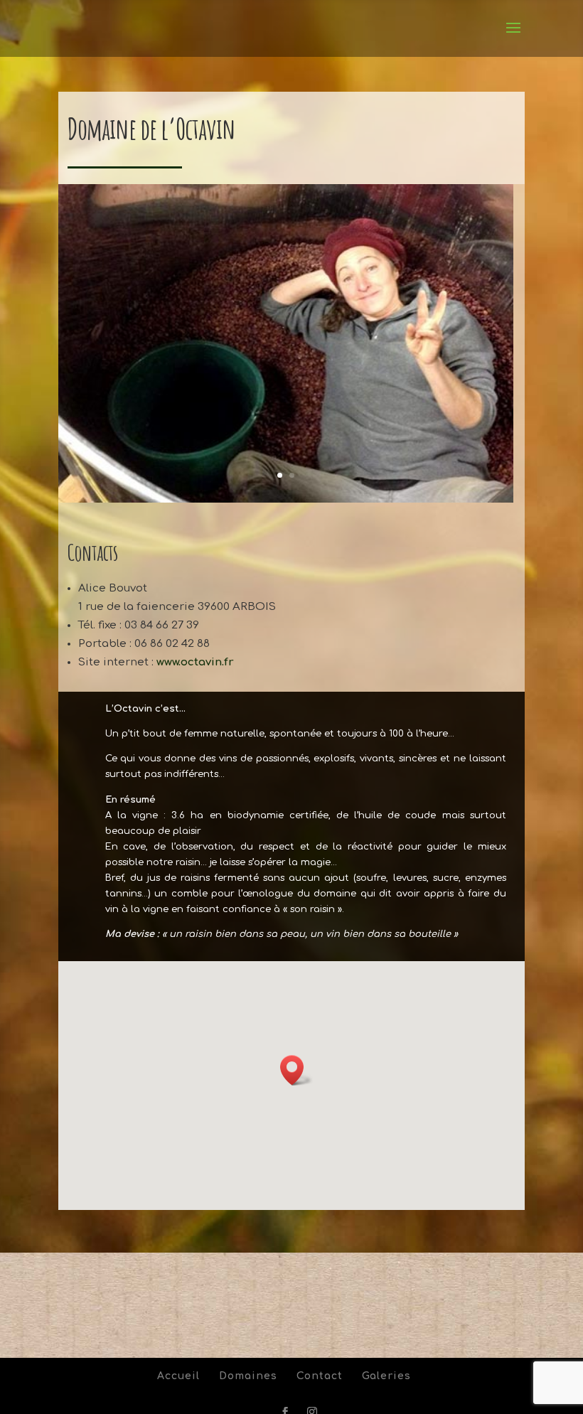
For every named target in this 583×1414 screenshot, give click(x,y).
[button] (296, 1070)
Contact (319, 1376)
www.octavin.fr (195, 662)
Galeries (386, 1376)
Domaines (248, 1376)
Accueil (178, 1376)
